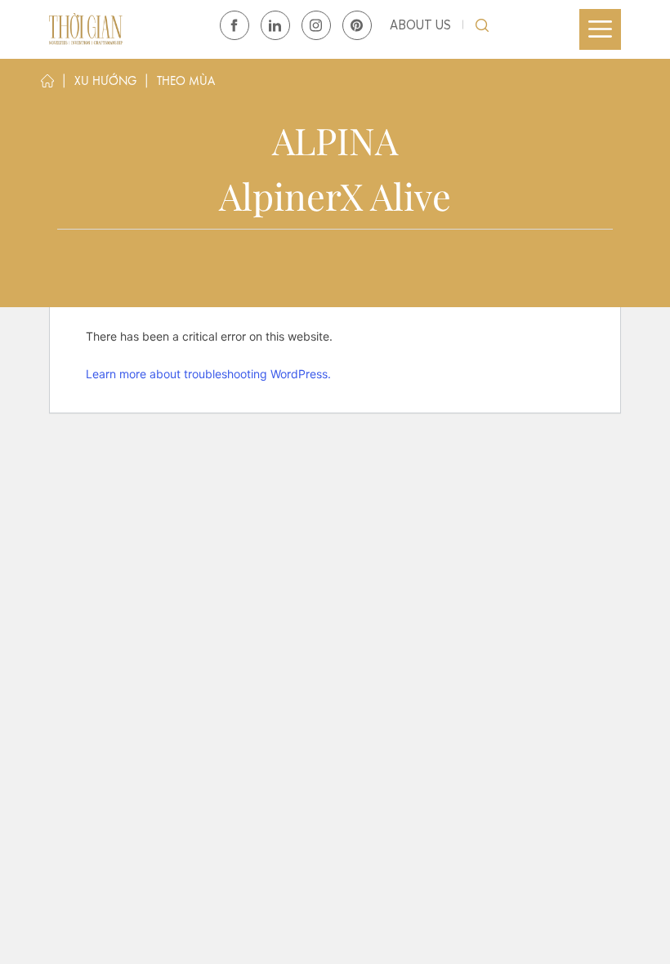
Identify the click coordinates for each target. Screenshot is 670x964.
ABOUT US (420, 25)
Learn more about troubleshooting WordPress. (208, 374)
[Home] (47, 84)
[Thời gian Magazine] (86, 29)
